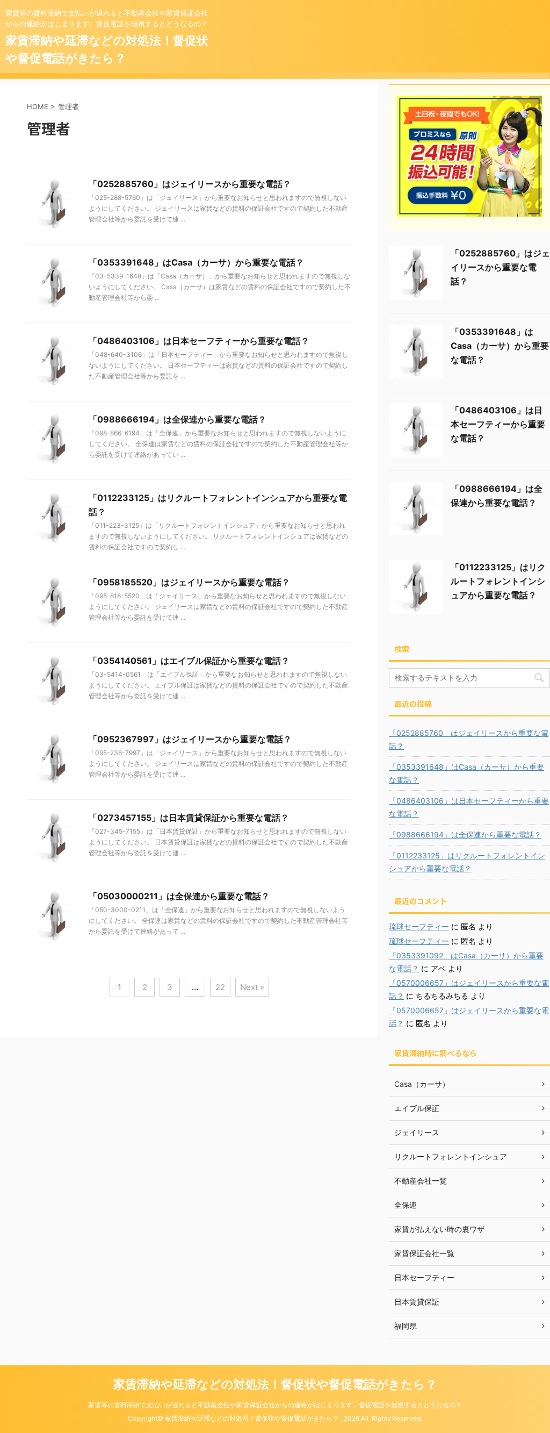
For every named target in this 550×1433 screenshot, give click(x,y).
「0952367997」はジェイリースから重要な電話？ (190, 739)
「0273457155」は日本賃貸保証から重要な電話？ (189, 817)
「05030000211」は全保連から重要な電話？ (179, 896)
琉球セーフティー (419, 926)
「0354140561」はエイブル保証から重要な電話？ (189, 660)
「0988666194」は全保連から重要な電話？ (177, 419)
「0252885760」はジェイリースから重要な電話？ (190, 183)
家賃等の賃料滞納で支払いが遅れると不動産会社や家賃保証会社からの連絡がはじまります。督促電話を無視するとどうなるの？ (275, 1405)
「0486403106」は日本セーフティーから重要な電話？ (199, 340)
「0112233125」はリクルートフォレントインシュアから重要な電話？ (498, 581)
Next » (252, 987)
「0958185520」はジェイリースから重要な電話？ (189, 582)
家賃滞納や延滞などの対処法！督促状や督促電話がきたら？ (275, 1384)
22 (220, 987)
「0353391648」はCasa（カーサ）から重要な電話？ (196, 262)
